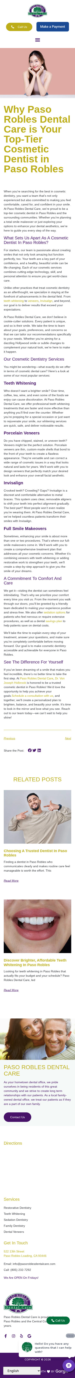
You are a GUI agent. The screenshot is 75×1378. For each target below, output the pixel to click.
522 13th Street (14, 1251)
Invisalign (45, 300)
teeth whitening (14, 300)
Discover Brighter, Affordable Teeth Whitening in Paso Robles (35, 962)
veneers (33, 300)
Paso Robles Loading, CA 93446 (25, 1255)
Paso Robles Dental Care (36, 678)
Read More (11, 880)
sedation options (54, 612)
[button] (37, 40)
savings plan (53, 621)
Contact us (17, 1117)
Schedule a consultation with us (32, 695)
